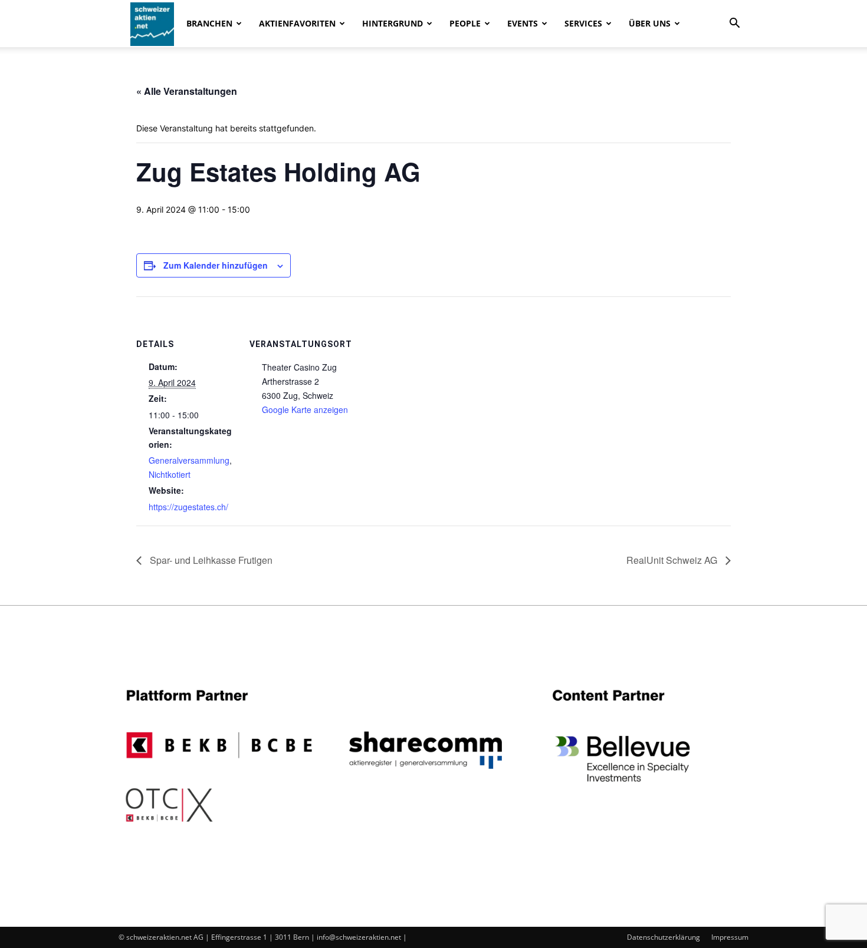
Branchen (209, 23)
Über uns (650, 23)
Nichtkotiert (170, 474)
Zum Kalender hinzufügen (215, 265)
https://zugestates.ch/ (188, 507)
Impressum (729, 937)
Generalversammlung (189, 460)
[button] (734, 24)
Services (583, 23)
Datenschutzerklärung (663, 937)
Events (522, 23)
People (465, 23)
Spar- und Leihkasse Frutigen (209, 560)
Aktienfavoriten (297, 23)
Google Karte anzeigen (305, 409)
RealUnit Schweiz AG (673, 560)
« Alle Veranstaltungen (186, 91)
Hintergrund (392, 23)
